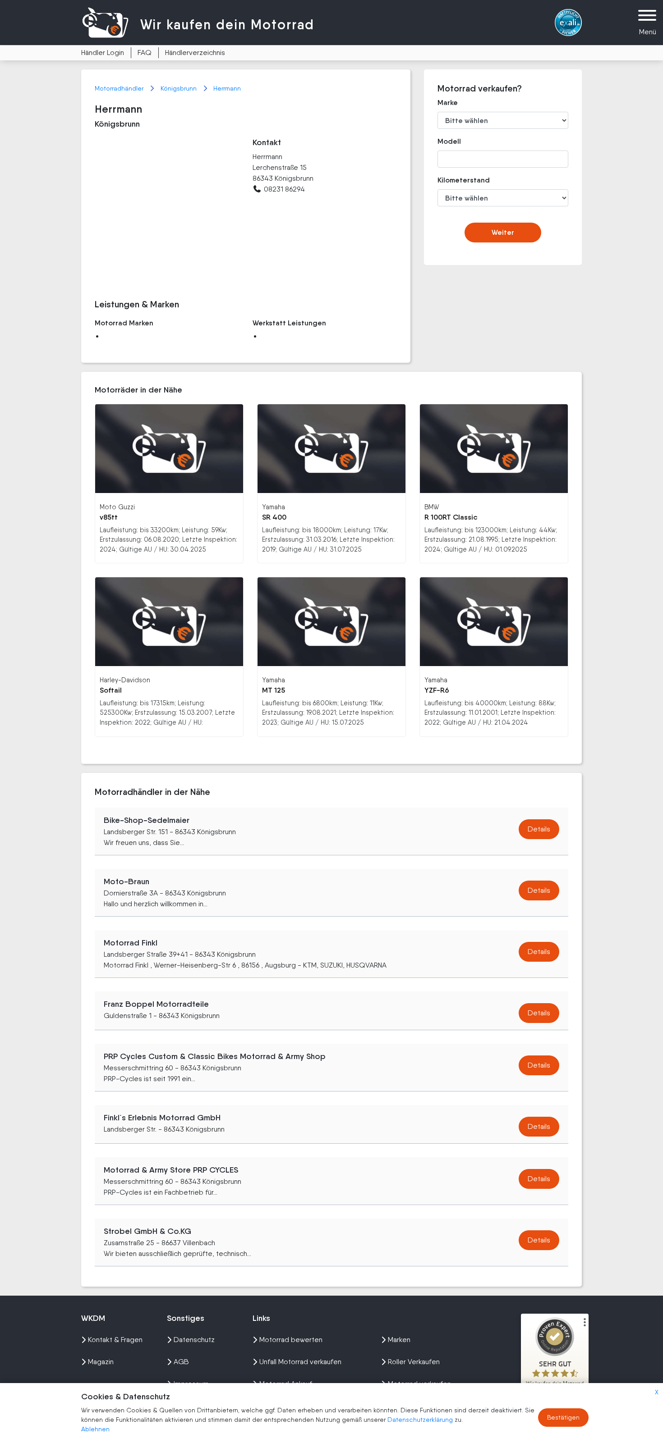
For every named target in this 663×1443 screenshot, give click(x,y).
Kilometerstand (457, 180)
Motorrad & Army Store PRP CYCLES (171, 1170)
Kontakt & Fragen (115, 1339)
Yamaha (273, 507)
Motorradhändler (120, 88)
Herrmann (227, 88)
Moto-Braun (126, 881)
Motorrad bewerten (290, 1339)
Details (539, 829)
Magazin (101, 1361)
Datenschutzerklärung (421, 1419)
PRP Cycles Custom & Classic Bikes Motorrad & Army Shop (215, 1056)
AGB (181, 1361)
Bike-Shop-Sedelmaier (146, 820)
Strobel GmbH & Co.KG (147, 1231)
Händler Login (102, 52)
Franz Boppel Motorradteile (156, 1004)
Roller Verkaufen (414, 1361)
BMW (431, 507)
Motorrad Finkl (130, 943)
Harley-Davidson (125, 680)
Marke (447, 102)
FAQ (145, 52)
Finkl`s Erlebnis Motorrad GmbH (162, 1118)
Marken (399, 1339)
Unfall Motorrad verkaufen (300, 1361)
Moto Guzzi (117, 507)
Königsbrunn (179, 88)
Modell (449, 141)
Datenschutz (194, 1339)
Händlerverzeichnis (195, 52)
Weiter (503, 232)
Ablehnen (95, 1429)
